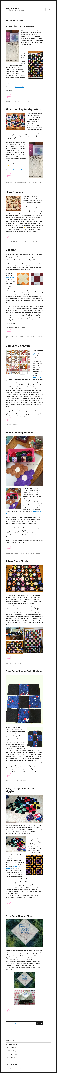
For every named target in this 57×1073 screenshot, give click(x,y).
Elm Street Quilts (19, 86)
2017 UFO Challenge (17, 241)
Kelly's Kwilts (12, 8)
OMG (21, 101)
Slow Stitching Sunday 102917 (23, 109)
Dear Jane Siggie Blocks (20, 916)
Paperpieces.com (10, 277)
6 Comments (38, 553)
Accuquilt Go (16, 780)
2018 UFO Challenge (11, 1044)
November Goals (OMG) (20, 26)
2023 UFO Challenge (11, 1057)
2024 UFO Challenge (11, 1061)
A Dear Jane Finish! (17, 561)
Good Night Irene (32, 241)
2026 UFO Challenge (11, 1064)
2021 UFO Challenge (11, 1051)
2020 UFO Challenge (11, 1047)
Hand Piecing (27, 1014)
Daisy (7, 527)
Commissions (27, 336)
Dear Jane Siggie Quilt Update (24, 671)
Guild (20, 663)
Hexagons (21, 553)
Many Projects (14, 192)
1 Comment (26, 101)
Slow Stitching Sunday (36, 182)
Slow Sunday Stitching (19, 169)
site (7, 762)
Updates (11, 249)
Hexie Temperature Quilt (25, 182)
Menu (48, 9)
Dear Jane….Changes (18, 345)
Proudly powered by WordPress (20, 1068)
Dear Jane (17, 101)
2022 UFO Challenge (11, 1054)
